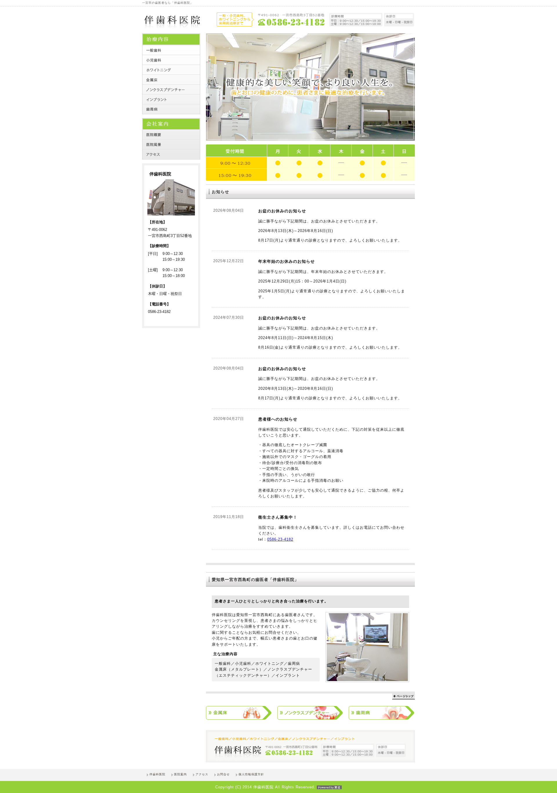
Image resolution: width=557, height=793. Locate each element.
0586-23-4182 (280, 539)
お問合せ (223, 774)
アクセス (202, 774)
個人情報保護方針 (251, 774)
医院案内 (180, 774)
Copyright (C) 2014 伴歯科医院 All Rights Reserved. (265, 787)
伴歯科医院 (157, 774)
